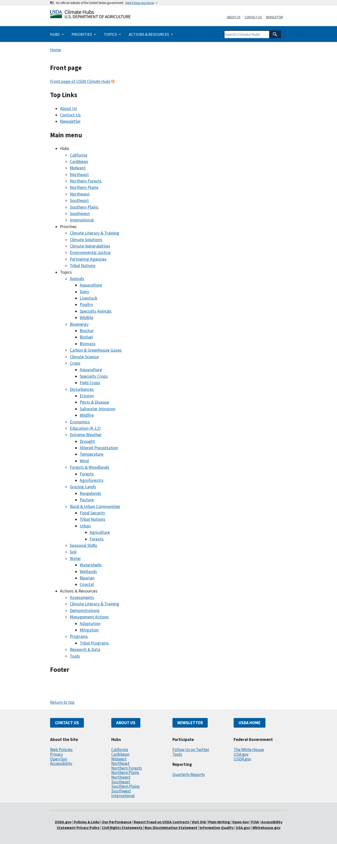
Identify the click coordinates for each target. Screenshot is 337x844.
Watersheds (91, 565)
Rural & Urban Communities (95, 506)
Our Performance (116, 822)
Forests (87, 474)
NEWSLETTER (190, 722)
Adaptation (90, 623)
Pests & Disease (94, 402)
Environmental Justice (90, 252)
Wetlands (88, 571)
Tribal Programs (94, 643)
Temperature (91, 454)
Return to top (62, 702)
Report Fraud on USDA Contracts (161, 822)
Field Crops (90, 382)
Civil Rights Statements (122, 827)
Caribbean (79, 161)
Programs (79, 636)
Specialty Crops (94, 376)
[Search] (275, 34)
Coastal (87, 584)
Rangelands (90, 493)
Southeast (79, 200)
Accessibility (61, 763)
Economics (80, 422)
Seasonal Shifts (83, 545)
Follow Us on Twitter (190, 749)
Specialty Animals (96, 311)
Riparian (87, 578)
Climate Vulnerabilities (90, 246)
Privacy (56, 754)
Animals (77, 278)
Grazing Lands (83, 486)
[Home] (90, 15)
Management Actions (89, 617)
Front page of (80, 81)
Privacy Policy (88, 827)
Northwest (80, 194)
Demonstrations (85, 610)
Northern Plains (84, 187)
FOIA (255, 822)
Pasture (87, 500)
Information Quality (217, 827)
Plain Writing (219, 822)
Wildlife (86, 317)
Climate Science (84, 356)
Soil (73, 552)
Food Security (92, 513)
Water (75, 558)
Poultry (86, 304)
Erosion (87, 395)
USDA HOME (250, 722)
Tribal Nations (82, 265)
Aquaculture (91, 285)
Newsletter (274, 17)
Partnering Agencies (88, 259)
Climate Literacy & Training (94, 233)
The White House (249, 749)
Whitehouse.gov (266, 827)
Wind (84, 461)
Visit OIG (199, 822)
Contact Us (253, 17)
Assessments (82, 597)
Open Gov (58, 759)
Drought (87, 441)
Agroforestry (91, 480)
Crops (75, 363)
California (78, 155)
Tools (75, 656)
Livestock (88, 298)
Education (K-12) (85, 428)
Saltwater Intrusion (97, 409)
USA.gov (241, 754)
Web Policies (61, 749)
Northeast (79, 174)
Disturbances (82, 389)
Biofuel (86, 337)
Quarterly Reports (188, 774)
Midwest (78, 168)
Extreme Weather (86, 434)
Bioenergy (79, 324)
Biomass (87, 343)
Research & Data (85, 649)
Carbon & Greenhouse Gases (96, 350)
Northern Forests (86, 181)
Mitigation (89, 630)
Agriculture (100, 532)
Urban (85, 526)
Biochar (87, 330)
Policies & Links (87, 822)
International (82, 220)
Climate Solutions (86, 239)
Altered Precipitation (99, 447)
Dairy (84, 291)
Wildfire (87, 415)
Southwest (80, 213)
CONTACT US (67, 722)
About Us (233, 17)
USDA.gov (242, 759)
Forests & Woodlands (89, 467)
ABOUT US (125, 722)
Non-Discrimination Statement (171, 827)
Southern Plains (84, 207)
